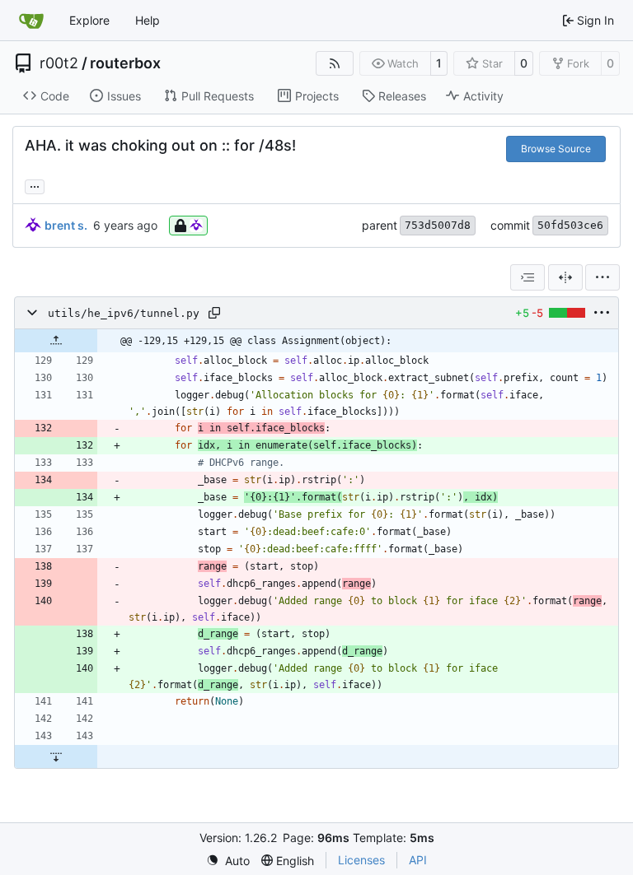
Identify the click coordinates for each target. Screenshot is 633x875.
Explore (89, 20)
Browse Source (556, 148)
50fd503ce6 (570, 225)
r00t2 (59, 63)
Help (147, 20)
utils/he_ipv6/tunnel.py (123, 313)
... (35, 184)
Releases (402, 96)
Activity (483, 96)
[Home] (31, 20)
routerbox (125, 63)
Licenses (361, 860)
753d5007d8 (438, 225)
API (418, 860)
